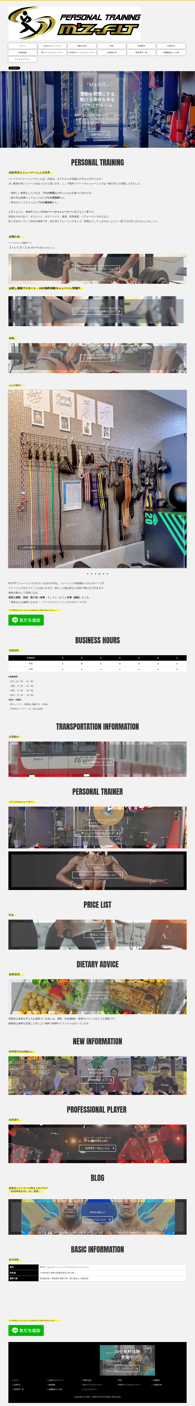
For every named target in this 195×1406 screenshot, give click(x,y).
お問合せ (171, 46)
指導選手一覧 (141, 52)
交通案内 (141, 46)
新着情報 (23, 52)
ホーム (23, 46)
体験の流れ (82, 46)
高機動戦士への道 (171, 52)
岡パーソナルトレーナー (52, 52)
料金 (112, 46)
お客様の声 (112, 52)
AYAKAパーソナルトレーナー (82, 52)
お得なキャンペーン (52, 46)
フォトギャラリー (22, 59)
